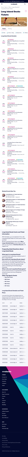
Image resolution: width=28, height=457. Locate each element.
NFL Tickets (7, 285)
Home (2, 7)
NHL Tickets (7, 281)
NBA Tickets (7, 283)
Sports (6, 7)
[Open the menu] (2, 4)
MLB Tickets (7, 279)
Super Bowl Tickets (9, 277)
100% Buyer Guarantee (16, 1)
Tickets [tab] (4, 28)
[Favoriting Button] (26, 11)
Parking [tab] (10, 28)
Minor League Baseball (14, 7)
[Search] (25, 4)
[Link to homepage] (14, 4)
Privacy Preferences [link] (6, 446)
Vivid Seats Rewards (18, 244)
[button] (3, 33)
